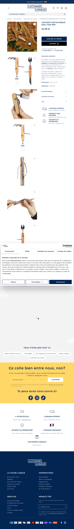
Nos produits (18, 19)
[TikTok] (43, 398)
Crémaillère (28, 353)
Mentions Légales (44, 484)
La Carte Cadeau (12, 505)
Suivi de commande (13, 500)
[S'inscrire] (65, 507)
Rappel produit (43, 482)
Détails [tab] (27, 251)
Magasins (10, 479)
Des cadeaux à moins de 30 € (46, 353)
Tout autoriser (60, 282)
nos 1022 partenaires (14, 260)
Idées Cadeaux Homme (13, 353)
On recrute (10, 489)
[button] (8, 8)
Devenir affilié (11, 486)
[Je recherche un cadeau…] (64, 14)
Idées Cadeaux (64, 353)
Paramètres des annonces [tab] (46, 251)
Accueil (9, 19)
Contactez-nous (26, 419)
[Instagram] (37, 398)
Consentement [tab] (9, 251)
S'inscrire (55, 380)
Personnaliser (36, 282)
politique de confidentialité (56, 384)
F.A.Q (9, 508)
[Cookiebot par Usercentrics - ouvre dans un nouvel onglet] (64, 246)
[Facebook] (31, 398)
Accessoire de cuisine (30, 19)
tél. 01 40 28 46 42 (44, 489)
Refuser (13, 282)
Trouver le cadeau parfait (15, 510)
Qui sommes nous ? (13, 477)
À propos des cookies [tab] (64, 251)
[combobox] (37, 14)
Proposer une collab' (13, 484)
